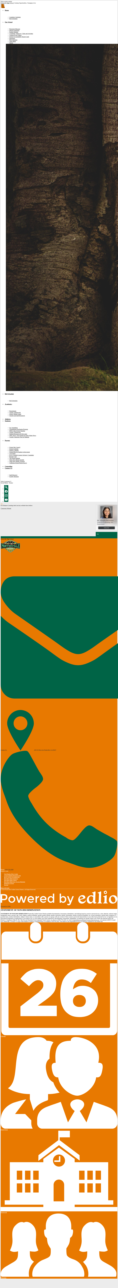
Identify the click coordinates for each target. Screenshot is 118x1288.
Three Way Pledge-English (16, 460)
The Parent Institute (14, 458)
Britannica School (9, 883)
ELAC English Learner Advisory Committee (21, 455)
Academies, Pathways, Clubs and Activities (21, 33)
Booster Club (13, 456)
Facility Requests (14, 476)
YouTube (6, 500)
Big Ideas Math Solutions (11, 878)
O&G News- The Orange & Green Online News (22, 435)
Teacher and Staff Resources (17, 415)
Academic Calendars (15, 17)
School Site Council (14, 447)
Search (6, 487)
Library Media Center (15, 414)
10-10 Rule (12, 453)
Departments (12, 411)
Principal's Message (14, 29)
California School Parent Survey (18, 463)
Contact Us (4, 750)
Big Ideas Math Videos (10, 880)
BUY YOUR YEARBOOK (12, 877)
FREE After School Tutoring (17, 431)
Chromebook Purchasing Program (18, 429)
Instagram (6, 495)
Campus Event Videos (15, 35)
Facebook (6, 491)
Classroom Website (6, 508)
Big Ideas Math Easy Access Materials (14, 882)
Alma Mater (12, 41)
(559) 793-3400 (9, 869)
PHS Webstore (13, 40)
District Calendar (14, 450)
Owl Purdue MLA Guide (11, 874)
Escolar (6, 885)
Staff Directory (13, 475)
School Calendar (13, 449)
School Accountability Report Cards (19, 36)
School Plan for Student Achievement (19, 452)
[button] (7, 10)
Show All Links (5, 888)
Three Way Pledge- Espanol (17, 461)
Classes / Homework (15, 412)
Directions (12, 38)
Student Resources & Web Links (18, 434)
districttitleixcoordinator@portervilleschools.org (86, 920)
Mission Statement (14, 30)
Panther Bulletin (13, 32)
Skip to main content (6, 1)
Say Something (13, 427)
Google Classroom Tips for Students (19, 437)
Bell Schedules (13, 18)
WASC (11, 43)
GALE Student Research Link (12, 875)
